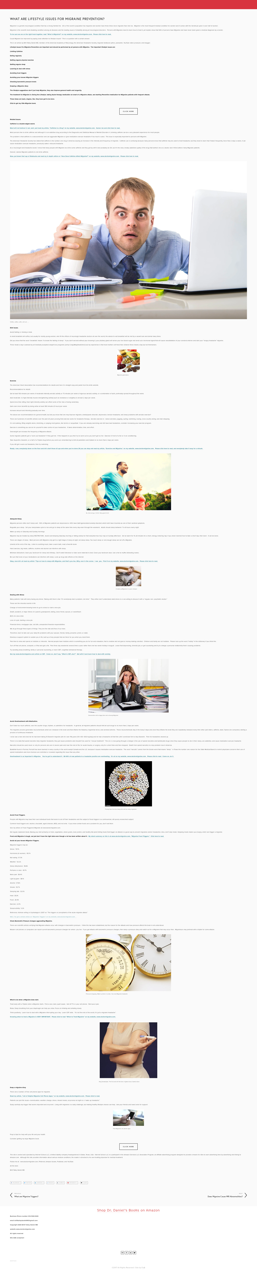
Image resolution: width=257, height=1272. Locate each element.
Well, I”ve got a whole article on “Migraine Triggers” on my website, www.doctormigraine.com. (43, 917)
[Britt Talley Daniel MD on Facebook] (126, 1252)
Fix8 (143, 1267)
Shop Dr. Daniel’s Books (118, 1210)
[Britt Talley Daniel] (130, 1252)
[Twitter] (134, 1252)
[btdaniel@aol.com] (122, 1252)
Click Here (128, 111)
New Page (13, 1261)
